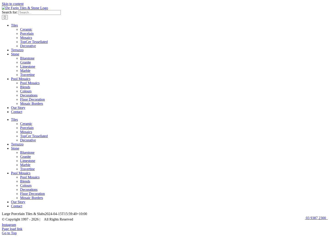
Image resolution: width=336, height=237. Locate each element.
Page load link (12, 229)
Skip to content (13, 4)
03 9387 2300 (316, 218)
